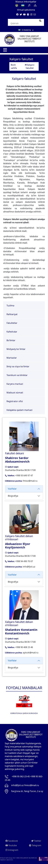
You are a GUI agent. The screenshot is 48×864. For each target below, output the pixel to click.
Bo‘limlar (11, 340)
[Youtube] (24, 14)
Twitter (37, 840)
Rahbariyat (12, 314)
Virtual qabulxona (26, 9)
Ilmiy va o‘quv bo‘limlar (18, 366)
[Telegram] (28, 14)
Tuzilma (10, 305)
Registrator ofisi (15, 401)
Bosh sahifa (14, 66)
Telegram (36, 845)
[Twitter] (21, 14)
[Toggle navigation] (5, 50)
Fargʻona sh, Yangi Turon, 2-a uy (27, 791)
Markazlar (12, 357)
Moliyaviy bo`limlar (16, 349)
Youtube (12, 845)
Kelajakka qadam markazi (19, 410)
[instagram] (31, 14)
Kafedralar (12, 331)
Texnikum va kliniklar (17, 375)
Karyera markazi (15, 383)
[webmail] (34, 14)
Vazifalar (12, 488)
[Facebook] (17, 14)
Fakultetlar (12, 322)
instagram (12, 849)
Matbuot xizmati (15, 392)
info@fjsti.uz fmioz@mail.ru (25, 785)
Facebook (13, 840)
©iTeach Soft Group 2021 (8, 858)
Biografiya (13, 495)
